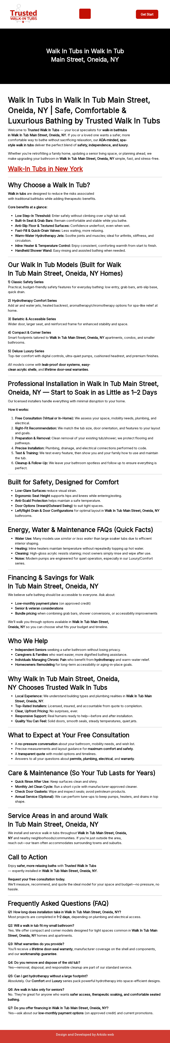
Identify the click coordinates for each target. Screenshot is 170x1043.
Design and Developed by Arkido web (85, 1035)
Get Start (147, 14)
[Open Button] (85, 14)
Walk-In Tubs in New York (45, 169)
